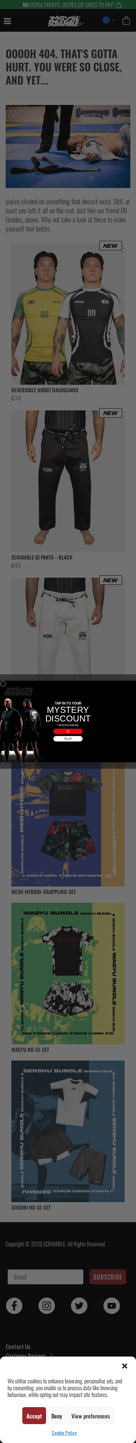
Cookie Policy (64, 1432)
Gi (68, 731)
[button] (124, 1366)
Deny (56, 1416)
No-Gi (68, 738)
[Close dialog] (2, 683)
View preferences (90, 1416)
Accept (34, 1416)
